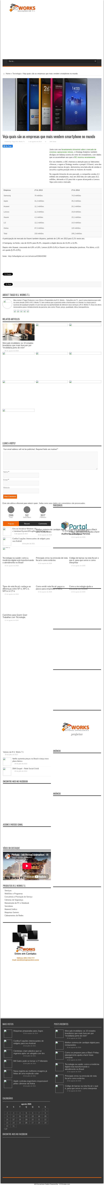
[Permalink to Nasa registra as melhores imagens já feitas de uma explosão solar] (8, 1077)
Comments (43, 524)
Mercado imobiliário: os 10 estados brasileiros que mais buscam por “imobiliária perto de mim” (18, 345)
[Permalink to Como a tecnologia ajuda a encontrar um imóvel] (85, 382)
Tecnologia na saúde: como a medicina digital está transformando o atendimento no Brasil (82, 1066)
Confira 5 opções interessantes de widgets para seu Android (28, 1042)
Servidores (9, 906)
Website (6, 488)
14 (39, 1116)
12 (26, 1116)
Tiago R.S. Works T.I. (18, 141)
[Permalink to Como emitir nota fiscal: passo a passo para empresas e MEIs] (52, 382)
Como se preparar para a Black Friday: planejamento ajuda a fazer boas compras (82, 1055)
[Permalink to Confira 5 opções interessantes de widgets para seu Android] (8, 1047)
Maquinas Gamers (12, 912)
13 (33, 1116)
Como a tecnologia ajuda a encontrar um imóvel (81, 587)
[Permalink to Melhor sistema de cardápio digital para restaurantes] (52, 326)
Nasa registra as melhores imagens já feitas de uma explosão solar (30, 1072)
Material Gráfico (11, 909)
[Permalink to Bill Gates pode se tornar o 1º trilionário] (8, 1067)
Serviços (8, 891)
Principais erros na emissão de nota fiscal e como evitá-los (81, 1077)
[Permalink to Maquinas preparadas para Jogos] (8, 1037)
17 (13, 1120)
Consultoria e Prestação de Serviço (18, 897)
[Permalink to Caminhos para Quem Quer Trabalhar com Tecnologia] (19, 411)
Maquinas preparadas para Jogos (28, 1031)
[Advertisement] (52, 35)
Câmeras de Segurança (14, 900)
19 (26, 1120)
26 (26, 1123)
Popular (11, 524)
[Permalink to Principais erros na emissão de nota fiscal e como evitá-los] (52, 354)
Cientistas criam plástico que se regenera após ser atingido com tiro (29, 1052)
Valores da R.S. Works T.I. (13, 752)
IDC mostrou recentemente (84, 157)
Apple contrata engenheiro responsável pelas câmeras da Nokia (30, 1082)
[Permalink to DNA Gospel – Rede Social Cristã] (7, 775)
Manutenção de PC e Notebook (17, 903)
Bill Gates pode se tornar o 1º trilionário (30, 1061)
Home (7, 74)
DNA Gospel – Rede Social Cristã (25, 769)
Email (5, 480)
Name (5, 472)
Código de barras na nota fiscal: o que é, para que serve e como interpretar (81, 1087)
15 (45, 1116)
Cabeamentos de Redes (14, 915)
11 (20, 1116)
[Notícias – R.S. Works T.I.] (22, 10)
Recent (27, 524)
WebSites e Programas (14, 894)
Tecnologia (16, 74)
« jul (5, 1129)
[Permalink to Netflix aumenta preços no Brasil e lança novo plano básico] (7, 765)
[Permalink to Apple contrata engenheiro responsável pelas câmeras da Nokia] (8, 1087)
